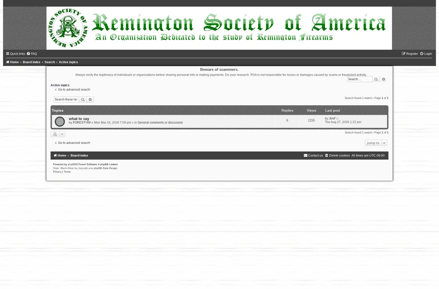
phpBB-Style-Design (105, 168)
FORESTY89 (82, 122)
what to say (79, 119)
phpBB (72, 164)
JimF (332, 118)
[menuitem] (31, 54)
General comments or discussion (160, 122)
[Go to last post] (338, 118)
